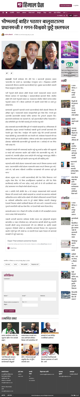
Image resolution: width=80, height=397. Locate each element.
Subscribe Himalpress (65, 5)
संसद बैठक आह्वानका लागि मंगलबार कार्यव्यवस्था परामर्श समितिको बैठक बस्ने (74, 185)
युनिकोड (76, 5)
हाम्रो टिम (3, 395)
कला (50, 13)
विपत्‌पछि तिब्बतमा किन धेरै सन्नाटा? (74, 296)
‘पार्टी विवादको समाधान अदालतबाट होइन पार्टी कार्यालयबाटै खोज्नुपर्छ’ (8, 359)
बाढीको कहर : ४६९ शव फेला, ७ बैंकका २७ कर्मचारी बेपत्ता (75, 261)
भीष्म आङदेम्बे (24, 265)
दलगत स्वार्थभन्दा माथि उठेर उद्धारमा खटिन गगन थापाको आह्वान (10, 338)
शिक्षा (45, 13)
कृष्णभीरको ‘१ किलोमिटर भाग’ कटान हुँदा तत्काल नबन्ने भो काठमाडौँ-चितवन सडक (75, 227)
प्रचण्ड (15, 265)
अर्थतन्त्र (24, 13)
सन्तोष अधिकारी (9, 35)
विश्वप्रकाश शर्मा (34, 265)
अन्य (64, 13)
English (76, 16)
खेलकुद (39, 13)
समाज (18, 13)
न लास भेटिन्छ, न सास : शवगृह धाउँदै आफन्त (74, 91)
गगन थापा (7, 265)
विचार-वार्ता (31, 13)
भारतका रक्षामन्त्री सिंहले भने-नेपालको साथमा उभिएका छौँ (75, 134)
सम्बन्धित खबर (9, 318)
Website (42, 296)
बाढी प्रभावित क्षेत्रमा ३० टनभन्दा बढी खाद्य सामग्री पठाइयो (74, 151)
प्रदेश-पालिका (57, 13)
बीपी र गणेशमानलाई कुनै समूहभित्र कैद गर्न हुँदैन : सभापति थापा (28, 359)
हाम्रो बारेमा (10, 395)
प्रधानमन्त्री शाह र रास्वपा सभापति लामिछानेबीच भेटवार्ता (74, 167)
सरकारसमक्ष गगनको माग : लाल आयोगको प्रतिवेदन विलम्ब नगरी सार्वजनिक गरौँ (29, 338)
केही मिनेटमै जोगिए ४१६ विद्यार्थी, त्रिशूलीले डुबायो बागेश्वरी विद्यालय (75, 280)
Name (6, 296)
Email (24, 296)
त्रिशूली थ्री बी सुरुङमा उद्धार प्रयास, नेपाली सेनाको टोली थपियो (75, 108)
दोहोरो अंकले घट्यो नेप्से (75, 121)
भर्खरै (70, 16)
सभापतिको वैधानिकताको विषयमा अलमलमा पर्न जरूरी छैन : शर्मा (49, 359)
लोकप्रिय (65, 198)
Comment (7, 279)
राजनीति (12, 13)
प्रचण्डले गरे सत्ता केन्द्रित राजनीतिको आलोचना (48, 336)
